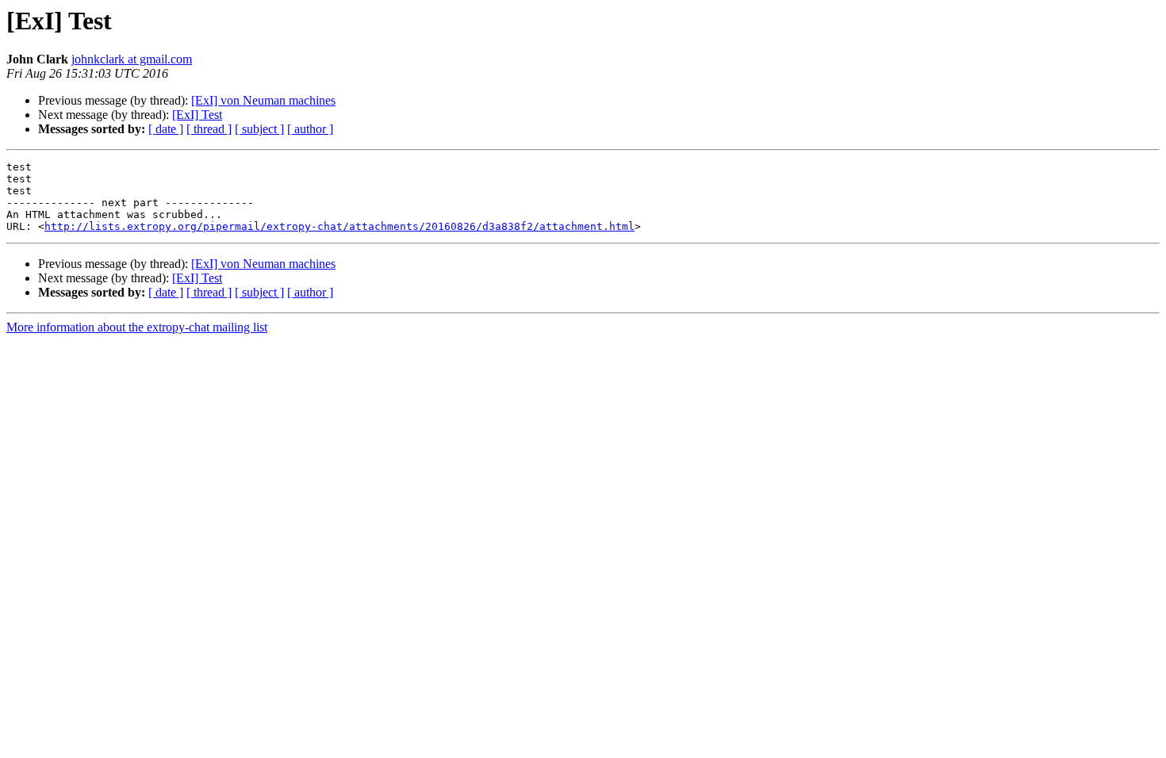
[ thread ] (209, 129)
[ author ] (310, 129)
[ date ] (165, 129)
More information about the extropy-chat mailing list (136, 327)
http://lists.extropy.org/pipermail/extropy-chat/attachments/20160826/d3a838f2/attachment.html (339, 226)
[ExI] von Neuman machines (263, 100)
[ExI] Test (197, 114)
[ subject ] (259, 129)
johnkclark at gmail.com (131, 59)
